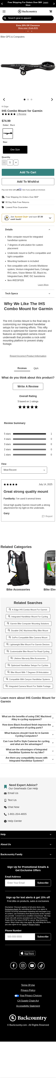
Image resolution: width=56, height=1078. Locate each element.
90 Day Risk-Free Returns (16, 202)
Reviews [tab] (22, 368)
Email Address (13, 877)
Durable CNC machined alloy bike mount (29, 630)
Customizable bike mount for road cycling (29, 651)
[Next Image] (52, 99)
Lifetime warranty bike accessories (29, 658)
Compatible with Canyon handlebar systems (29, 679)
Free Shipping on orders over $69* (21, 197)
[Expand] (50, 218)
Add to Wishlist (28, 182)
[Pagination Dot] (24, 31)
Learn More (44, 285)
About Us (6, 844)
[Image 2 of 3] (28, 99)
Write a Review (28, 386)
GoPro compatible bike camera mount (29, 637)
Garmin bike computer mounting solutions (29, 623)
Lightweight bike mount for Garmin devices (30, 644)
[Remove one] (4, 163)
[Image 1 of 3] (24, 99)
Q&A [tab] (36, 368)
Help (3, 834)
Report (49, 516)
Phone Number (13, 930)
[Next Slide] (54, 3)
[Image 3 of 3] (31, 99)
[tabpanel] (28, 454)
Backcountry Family (11, 854)
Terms (28, 924)
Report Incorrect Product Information (28, 356)
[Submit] (5, 18)
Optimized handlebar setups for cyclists (30, 665)
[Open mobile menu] (4, 11)
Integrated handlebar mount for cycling (29, 616)
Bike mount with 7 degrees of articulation (29, 672)
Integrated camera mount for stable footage (29, 686)
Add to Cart (28, 172)
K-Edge (5, 106)
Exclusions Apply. (12, 909)
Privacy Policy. (38, 924)
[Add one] (16, 163)
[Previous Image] (4, 99)
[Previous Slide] (2, 3)
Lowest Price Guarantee (16, 207)
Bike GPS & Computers (12, 37)
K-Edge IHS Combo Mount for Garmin (29, 609)
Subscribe (43, 883)
